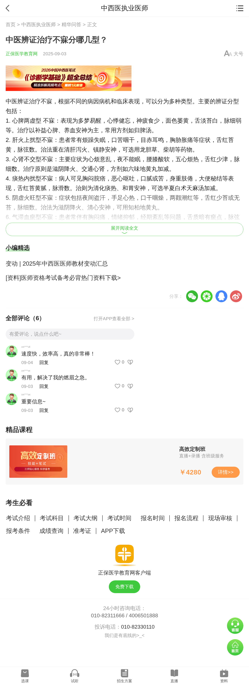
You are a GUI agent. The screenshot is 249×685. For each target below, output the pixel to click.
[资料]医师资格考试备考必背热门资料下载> (63, 277)
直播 (174, 681)
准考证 (82, 530)
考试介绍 (18, 518)
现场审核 (220, 518)
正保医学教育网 (22, 53)
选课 (25, 681)
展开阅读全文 (124, 228)
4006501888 (143, 615)
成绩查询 (51, 530)
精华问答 (71, 24)
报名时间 (153, 518)
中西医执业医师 (38, 24)
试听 (75, 681)
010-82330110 (138, 627)
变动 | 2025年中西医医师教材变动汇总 (57, 263)
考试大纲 (85, 518)
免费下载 (124, 586)
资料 (224, 681)
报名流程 (186, 518)
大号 (238, 54)
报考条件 (18, 530)
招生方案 (124, 681)
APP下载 (113, 530)
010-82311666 (107, 615)
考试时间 (119, 518)
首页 (10, 24)
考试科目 (52, 518)
